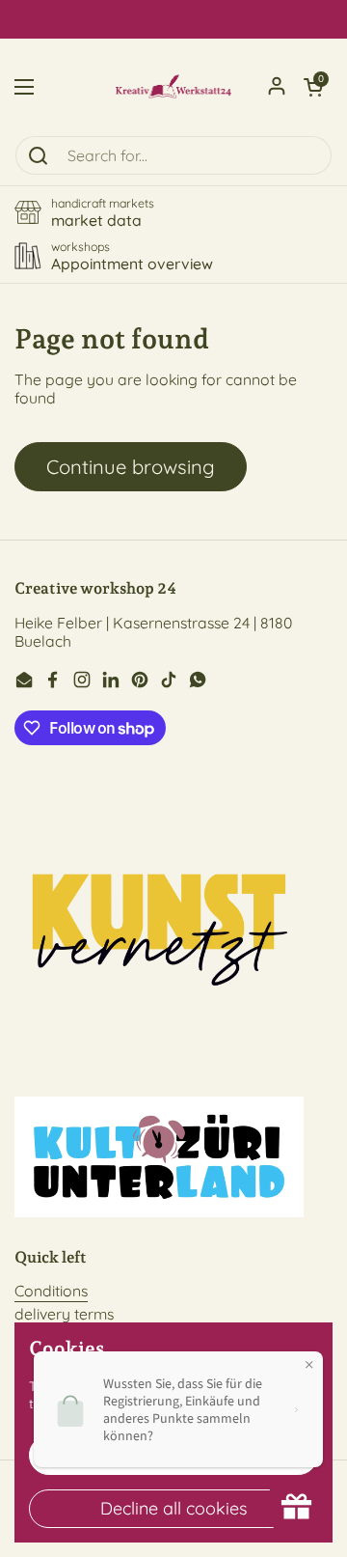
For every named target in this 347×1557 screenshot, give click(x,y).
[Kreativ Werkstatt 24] (173, 86)
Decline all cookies (173, 1508)
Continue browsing (130, 467)
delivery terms (64, 1313)
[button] (313, 87)
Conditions (51, 1290)
